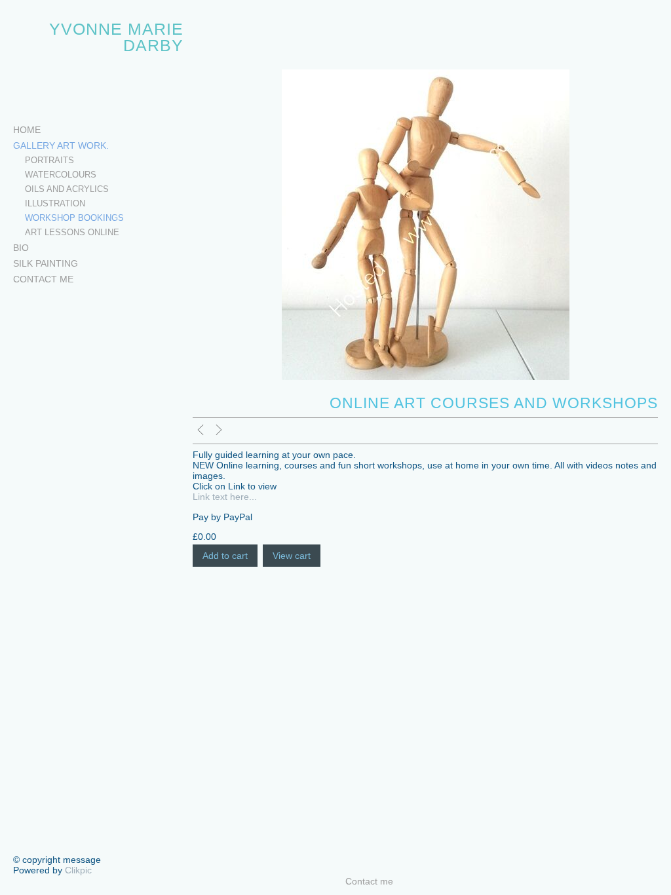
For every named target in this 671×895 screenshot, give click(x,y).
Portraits (49, 160)
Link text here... (225, 496)
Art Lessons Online (72, 232)
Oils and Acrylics (67, 189)
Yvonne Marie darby (116, 37)
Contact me (43, 279)
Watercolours (60, 175)
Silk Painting (45, 263)
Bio (21, 247)
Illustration (55, 203)
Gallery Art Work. (61, 145)
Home (27, 129)
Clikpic (78, 870)
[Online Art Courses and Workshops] (425, 224)
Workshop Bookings (74, 218)
